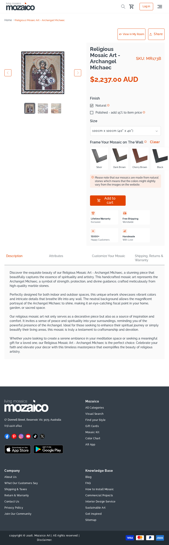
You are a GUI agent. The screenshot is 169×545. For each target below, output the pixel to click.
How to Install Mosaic (99, 489)
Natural (101, 105)
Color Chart (92, 438)
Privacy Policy (13, 507)
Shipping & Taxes (15, 489)
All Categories (94, 407)
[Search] (123, 6)
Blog (88, 477)
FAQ (88, 483)
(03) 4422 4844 (13, 425)
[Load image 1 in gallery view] (29, 108)
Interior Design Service (100, 501)
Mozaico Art (42, 535)
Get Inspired (93, 513)
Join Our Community (17, 513)
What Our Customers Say (21, 483)
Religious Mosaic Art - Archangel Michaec (40, 20)
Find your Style (95, 420)
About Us (10, 477)
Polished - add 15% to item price (119, 112)
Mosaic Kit (92, 432)
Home (8, 20)
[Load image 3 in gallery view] (56, 108)
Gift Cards (92, 426)
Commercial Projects (99, 495)
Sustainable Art (95, 507)
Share (158, 34)
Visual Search (94, 413)
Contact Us (11, 501)
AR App (90, 444)
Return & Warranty (16, 495)
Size (93, 121)
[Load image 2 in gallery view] (43, 108)
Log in (146, 6)
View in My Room (133, 34)
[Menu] (160, 6)
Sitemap (90, 520)
